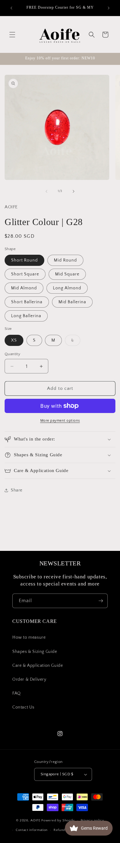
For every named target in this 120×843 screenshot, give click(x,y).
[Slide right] (73, 191)
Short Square (25, 274)
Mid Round (65, 260)
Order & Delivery (29, 679)
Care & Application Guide (37, 665)
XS (14, 340)
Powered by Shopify (58, 820)
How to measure (29, 637)
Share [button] (16, 490)
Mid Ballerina (72, 302)
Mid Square (67, 274)
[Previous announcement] (11, 8)
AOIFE (35, 820)
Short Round (24, 260)
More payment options (60, 421)
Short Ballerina (26, 302)
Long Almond (67, 288)
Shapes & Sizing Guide (34, 651)
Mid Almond (24, 288)
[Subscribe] (100, 601)
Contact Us (23, 707)
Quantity (12, 354)
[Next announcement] (108, 8)
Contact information (32, 830)
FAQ (16, 693)
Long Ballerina (26, 315)
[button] (12, 34)
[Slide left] (46, 191)
